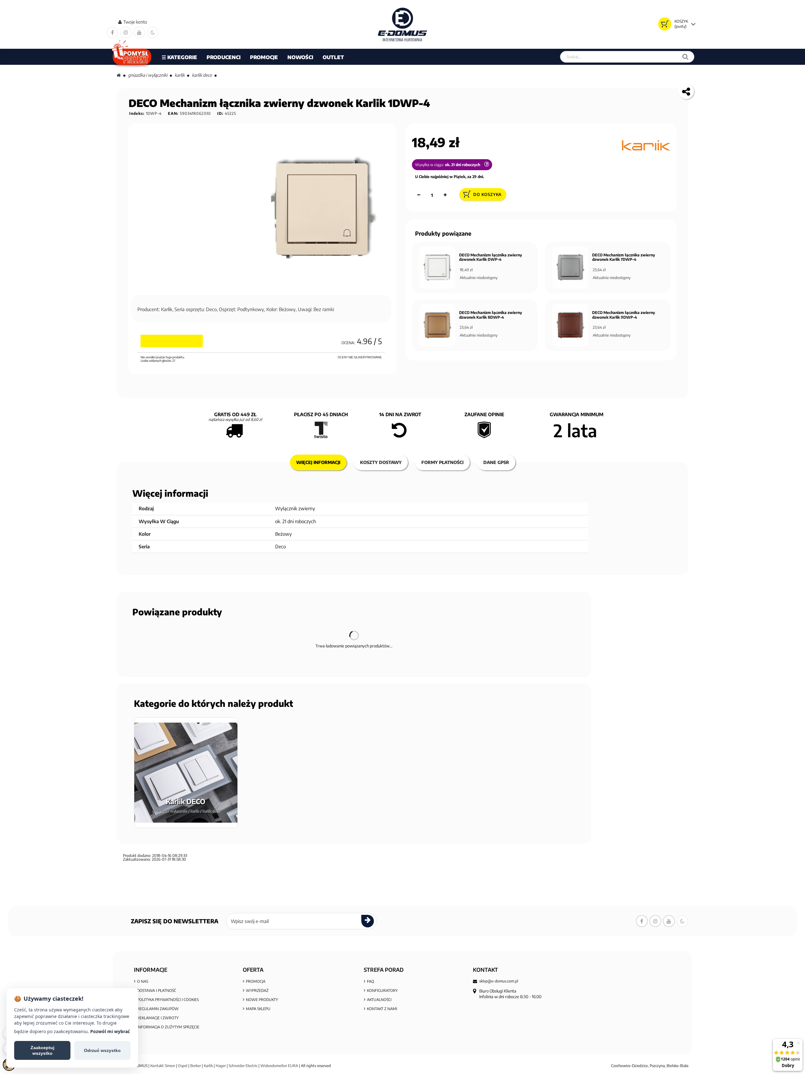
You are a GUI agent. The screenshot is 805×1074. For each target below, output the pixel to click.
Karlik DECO (202, 75)
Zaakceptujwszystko (42, 1050)
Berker (195, 1065)
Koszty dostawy (381, 462)
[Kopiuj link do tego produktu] (686, 91)
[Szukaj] (685, 57)
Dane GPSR (496, 462)
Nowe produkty (262, 1000)
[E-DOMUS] (403, 24)
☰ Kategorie (179, 57)
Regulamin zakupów (158, 1009)
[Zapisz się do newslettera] (367, 921)
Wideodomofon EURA (279, 1065)
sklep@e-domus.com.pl (498, 981)
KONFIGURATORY (382, 990)
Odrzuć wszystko (102, 1050)
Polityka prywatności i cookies (168, 1000)
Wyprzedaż (257, 990)
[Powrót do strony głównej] (119, 75)
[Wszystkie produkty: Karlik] (646, 145)
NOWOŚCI (300, 57)
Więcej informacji (318, 462)
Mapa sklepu (258, 1009)
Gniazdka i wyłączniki (147, 75)
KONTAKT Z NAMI (382, 1009)
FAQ (370, 981)
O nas (142, 981)
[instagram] (125, 32)
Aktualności (379, 1000)
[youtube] (139, 32)
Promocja (255, 981)
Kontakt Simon (162, 1065)
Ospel (182, 1065)
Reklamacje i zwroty (158, 1018)
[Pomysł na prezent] (132, 57)
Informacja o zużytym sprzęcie (168, 1027)
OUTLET (333, 57)
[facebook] (112, 32)
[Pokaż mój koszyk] (664, 24)
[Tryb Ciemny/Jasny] (152, 32)
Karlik (180, 75)
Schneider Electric (243, 1065)
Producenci (224, 57)
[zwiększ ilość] (445, 195)
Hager (221, 1065)
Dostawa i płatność (156, 990)
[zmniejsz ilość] (419, 195)
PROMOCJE (264, 57)
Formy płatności (442, 462)
